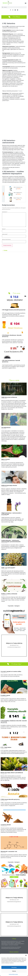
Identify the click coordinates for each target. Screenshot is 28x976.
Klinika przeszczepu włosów (9, 485)
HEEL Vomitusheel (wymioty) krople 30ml (18, 187)
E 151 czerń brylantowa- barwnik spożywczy (11, 361)
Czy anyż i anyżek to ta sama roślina (11, 671)
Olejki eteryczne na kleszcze (9, 397)
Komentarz (4, 211)
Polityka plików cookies (13, 974)
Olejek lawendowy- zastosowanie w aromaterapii (11, 513)
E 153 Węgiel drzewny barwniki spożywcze (13, 310)
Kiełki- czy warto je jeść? (8, 568)
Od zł (18, 188)
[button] (26, 955)
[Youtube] (15, 10)
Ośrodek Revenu (5, 427)
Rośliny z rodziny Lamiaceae (9, 594)
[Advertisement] (14, 121)
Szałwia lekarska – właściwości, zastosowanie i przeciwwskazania (10, 541)
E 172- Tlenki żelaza (6, 747)
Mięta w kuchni (5, 459)
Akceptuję (14, 967)
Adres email (5, 234)
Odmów (14, 971)
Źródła (5, 250)
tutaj (20, 91)
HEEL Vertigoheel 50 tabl (18, 192)
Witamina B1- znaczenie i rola (9, 851)
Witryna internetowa (6, 239)
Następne (16, 606)
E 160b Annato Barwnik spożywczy (10, 799)
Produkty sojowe (5, 695)
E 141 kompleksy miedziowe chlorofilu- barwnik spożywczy (14, 721)
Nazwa (4, 228)
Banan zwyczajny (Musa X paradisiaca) (12, 772)
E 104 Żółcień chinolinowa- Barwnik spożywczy (11, 335)
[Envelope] (18, 10)
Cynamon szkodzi (6, 825)
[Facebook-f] (10, 10)
